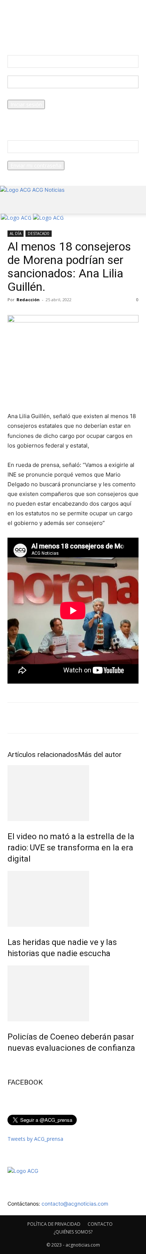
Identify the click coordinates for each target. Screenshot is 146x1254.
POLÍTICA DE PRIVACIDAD (53, 1224)
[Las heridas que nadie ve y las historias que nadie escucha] (73, 899)
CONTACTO (100, 1224)
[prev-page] (9, 1064)
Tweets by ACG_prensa (35, 1138)
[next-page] (14, 1064)
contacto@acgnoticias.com (75, 1203)
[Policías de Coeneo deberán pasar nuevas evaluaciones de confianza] (73, 993)
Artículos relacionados (42, 754)
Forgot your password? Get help (46, 113)
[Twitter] (20, 225)
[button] (13, 204)
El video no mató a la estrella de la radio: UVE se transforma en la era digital (70, 847)
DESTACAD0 (38, 233)
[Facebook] (9, 225)
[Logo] (17, 217)
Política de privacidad (32, 120)
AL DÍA (15, 233)
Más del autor (100, 754)
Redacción (28, 299)
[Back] (9, 35)
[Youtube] (25, 225)
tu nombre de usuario (33, 71)
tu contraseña (24, 95)
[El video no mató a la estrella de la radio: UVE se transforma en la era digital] (73, 793)
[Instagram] (15, 225)
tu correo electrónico (32, 156)
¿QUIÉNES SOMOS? (73, 1232)
